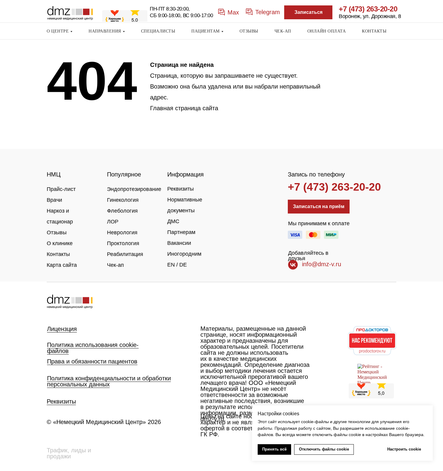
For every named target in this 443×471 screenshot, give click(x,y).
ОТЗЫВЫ (249, 31)
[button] (308, 12)
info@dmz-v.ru (321, 264)
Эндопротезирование (134, 189)
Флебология (122, 211)
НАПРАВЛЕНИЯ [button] (105, 31)
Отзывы (57, 232)
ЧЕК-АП (283, 31)
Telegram (267, 12)
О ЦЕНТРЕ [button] (58, 31)
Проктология (123, 243)
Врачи (54, 200)
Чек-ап (115, 265)
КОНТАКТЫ (374, 31)
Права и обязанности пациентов (92, 361)
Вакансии (179, 243)
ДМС (173, 221)
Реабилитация (125, 254)
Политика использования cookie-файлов (93, 348)
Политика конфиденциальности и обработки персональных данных (109, 381)
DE (183, 265)
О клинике (60, 243)
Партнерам (181, 232)
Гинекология (123, 200)
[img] (70, 302)
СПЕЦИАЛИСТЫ (158, 31)
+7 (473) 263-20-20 (368, 9)
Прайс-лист (61, 189)
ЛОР (112, 222)
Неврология (122, 232)
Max (233, 12)
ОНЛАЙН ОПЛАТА (326, 31)
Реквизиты (180, 189)
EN (171, 265)
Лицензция (62, 329)
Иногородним (184, 254)
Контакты (58, 254)
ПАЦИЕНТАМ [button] (205, 31)
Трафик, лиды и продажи (69, 453)
